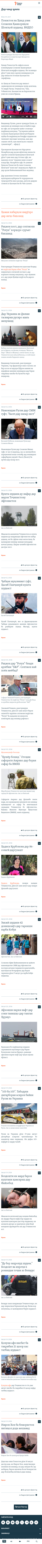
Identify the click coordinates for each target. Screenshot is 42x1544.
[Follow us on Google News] (3, 1522)
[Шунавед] (11, 1541)
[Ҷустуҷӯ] (37, 1541)
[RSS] (31, 1522)
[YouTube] (20, 1541)
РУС (28, 1541)
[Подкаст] (36, 1522)
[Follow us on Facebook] (8, 1522)
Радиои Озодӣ (14, 104)
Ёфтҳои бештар (21, 1507)
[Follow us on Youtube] (13, 1522)
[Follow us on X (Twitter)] (22, 1522)
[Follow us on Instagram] (17, 1522)
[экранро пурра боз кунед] (35, 117)
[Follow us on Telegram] (27, 1522)
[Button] (29, 198)
